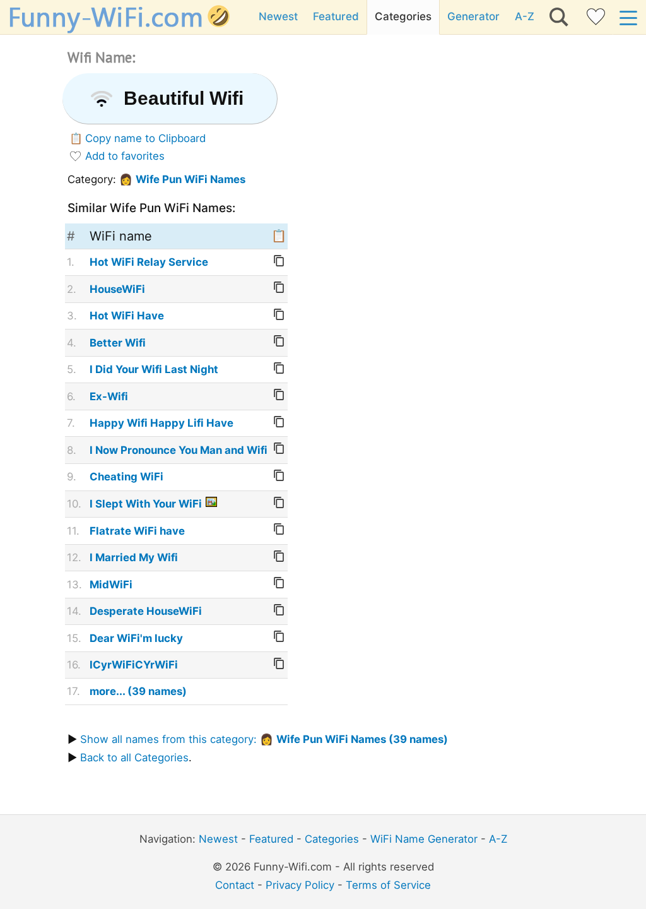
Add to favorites (125, 156)
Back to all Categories (134, 757)
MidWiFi (111, 584)
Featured (336, 16)
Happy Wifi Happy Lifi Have (161, 423)
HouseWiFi (117, 289)
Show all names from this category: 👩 (264, 739)
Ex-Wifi (109, 396)
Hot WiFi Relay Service (149, 262)
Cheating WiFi (126, 476)
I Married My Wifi (134, 557)
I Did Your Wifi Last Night (154, 369)
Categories (403, 16)
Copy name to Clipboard (145, 138)
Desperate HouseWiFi (146, 611)
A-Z (524, 16)
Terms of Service (388, 885)
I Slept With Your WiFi (146, 503)
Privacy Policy (300, 885)
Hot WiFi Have (127, 315)
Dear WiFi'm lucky (136, 638)
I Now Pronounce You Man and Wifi (178, 450)
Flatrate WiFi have (137, 531)
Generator (473, 16)
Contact (234, 885)
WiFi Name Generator (424, 839)
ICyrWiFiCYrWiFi (134, 664)
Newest (278, 16)
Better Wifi (118, 342)
